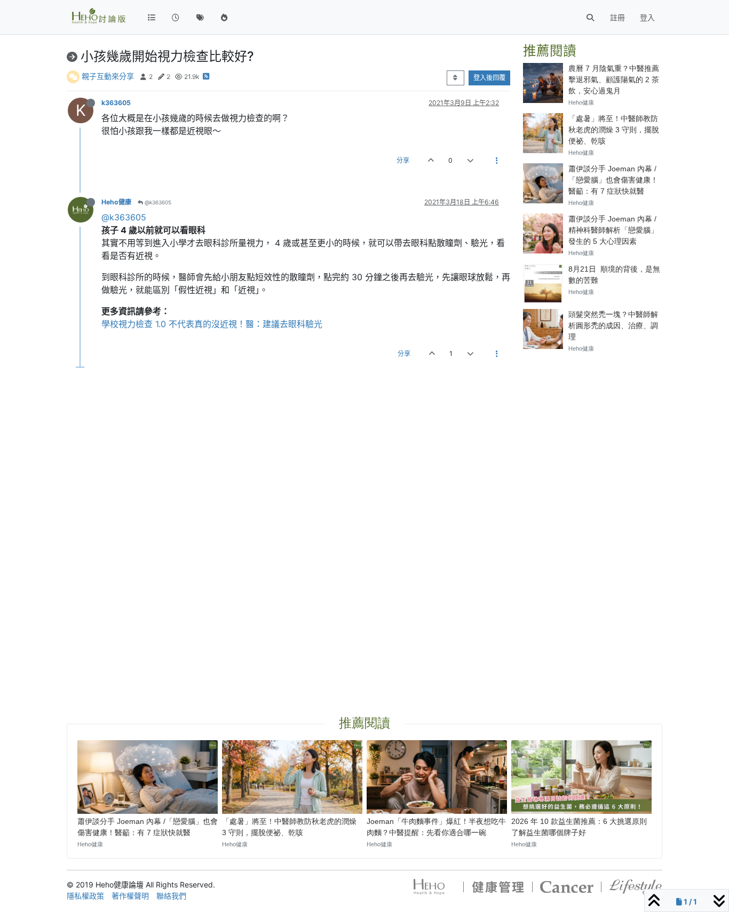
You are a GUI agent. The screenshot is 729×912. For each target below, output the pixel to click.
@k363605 (157, 202)
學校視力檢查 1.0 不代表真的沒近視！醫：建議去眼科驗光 (211, 324)
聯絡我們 (171, 895)
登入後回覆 (489, 78)
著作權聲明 (130, 895)
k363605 (116, 103)
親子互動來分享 (108, 76)
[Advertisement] (592, 522)
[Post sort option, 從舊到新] (455, 77)
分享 (403, 160)
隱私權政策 (85, 895)
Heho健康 (116, 202)
